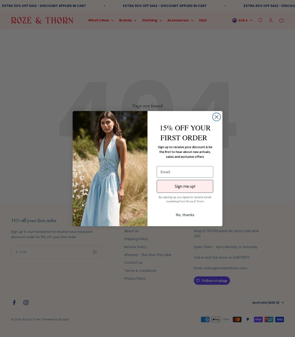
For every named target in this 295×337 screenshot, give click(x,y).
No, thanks (185, 214)
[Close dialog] (216, 117)
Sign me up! (185, 186)
